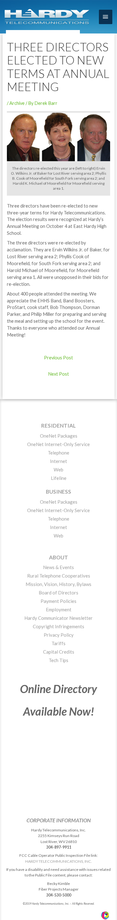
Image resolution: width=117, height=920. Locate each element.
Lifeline (58, 478)
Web (58, 469)
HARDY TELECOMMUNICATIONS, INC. (58, 861)
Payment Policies (58, 601)
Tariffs (58, 643)
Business (58, 491)
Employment (58, 609)
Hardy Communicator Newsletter (58, 618)
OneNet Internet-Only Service (58, 444)
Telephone (58, 452)
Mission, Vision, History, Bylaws (58, 584)
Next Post (58, 374)
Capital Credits (58, 652)
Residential (58, 425)
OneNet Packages (58, 436)
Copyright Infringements (58, 626)
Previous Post (58, 357)
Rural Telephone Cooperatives (58, 575)
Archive (17, 103)
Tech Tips (58, 660)
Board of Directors (58, 592)
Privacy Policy (59, 635)
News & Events (58, 567)
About (58, 557)
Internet (58, 461)
